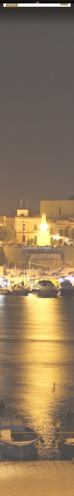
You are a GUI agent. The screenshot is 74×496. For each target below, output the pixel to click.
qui (35, 2)
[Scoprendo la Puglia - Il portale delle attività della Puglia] (12, 6)
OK (37, 2)
